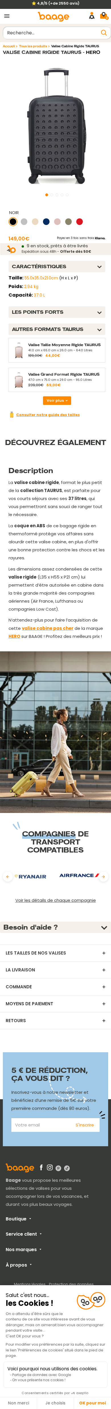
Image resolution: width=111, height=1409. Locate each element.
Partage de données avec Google (41, 1374)
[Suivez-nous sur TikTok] (67, 1168)
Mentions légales (30, 1284)
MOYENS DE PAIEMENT (29, 1003)
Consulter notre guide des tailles (48, 414)
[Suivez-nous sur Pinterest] (58, 1168)
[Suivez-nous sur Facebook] (41, 1169)
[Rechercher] (104, 33)
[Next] (103, 877)
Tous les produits (33, 46)
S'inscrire (85, 1125)
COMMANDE (19, 986)
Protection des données (71, 1284)
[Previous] (8, 877)
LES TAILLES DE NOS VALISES (36, 953)
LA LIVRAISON (20, 970)
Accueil (9, 46)
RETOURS (16, 1020)
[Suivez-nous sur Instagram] (50, 1169)
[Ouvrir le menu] (6, 16)
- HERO (90, 52)
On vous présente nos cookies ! (38, 1379)
